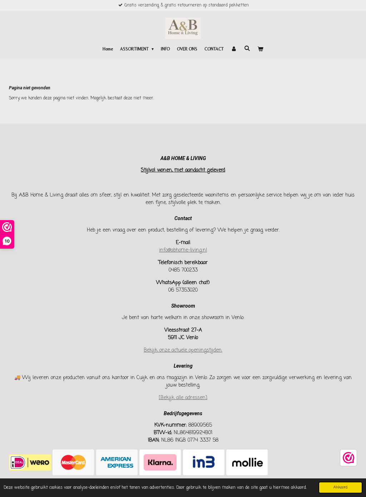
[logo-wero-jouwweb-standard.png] (29, 462)
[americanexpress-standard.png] (116, 462)
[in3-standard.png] (203, 462)
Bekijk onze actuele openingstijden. (183, 350)
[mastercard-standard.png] (73, 462)
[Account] (234, 49)
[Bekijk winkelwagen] (260, 49)
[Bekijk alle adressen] (183, 398)
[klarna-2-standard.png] (160, 462)
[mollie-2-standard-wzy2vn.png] (246, 462)
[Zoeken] (247, 48)
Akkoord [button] (340, 487)
